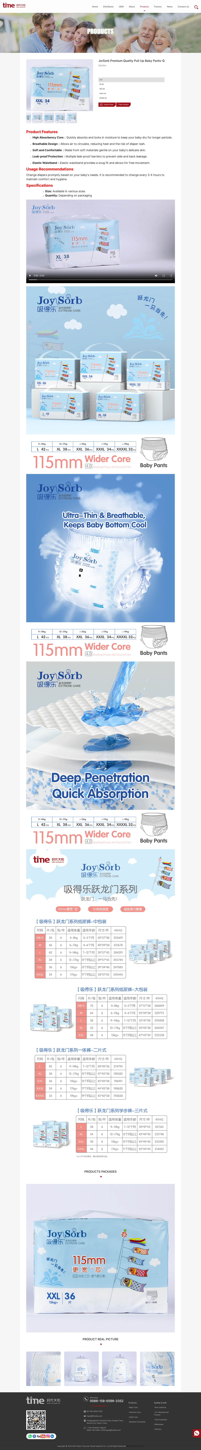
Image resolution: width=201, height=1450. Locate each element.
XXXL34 (102, 94)
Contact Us (183, 6)
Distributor (108, 6)
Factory (158, 6)
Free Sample (123, 104)
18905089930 (197, 1433)
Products (144, 6)
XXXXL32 (103, 98)
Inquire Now (108, 104)
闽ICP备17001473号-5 (135, 1446)
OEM (121, 6)
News (170, 6)
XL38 (101, 84)
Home (95, 6)
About (132, 6)
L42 (100, 80)
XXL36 (102, 89)
